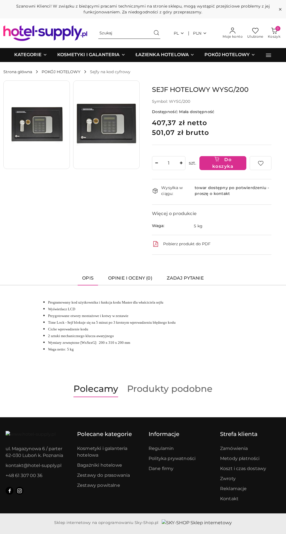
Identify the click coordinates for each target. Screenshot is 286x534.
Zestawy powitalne (98, 485)
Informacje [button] (164, 434)
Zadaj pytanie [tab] (185, 278)
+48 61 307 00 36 (24, 475)
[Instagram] (19, 491)
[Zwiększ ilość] (181, 163)
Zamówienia (234, 448)
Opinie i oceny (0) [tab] (130, 278)
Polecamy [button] (95, 388)
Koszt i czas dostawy (243, 468)
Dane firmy (161, 468)
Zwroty (228, 478)
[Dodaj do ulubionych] (260, 163)
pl (176, 33)
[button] (30, 55)
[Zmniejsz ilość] (156, 163)
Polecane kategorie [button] (104, 434)
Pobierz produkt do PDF (187, 243)
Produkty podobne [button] (170, 388)
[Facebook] (9, 491)
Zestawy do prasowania (103, 475)
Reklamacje (233, 488)
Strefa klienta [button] (239, 434)
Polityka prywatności (172, 458)
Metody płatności (240, 458)
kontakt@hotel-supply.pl (33, 465)
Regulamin (161, 448)
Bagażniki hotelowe (99, 465)
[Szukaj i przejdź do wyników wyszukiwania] (156, 33)
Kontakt (229, 498)
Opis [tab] (88, 278)
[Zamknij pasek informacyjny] (280, 9)
